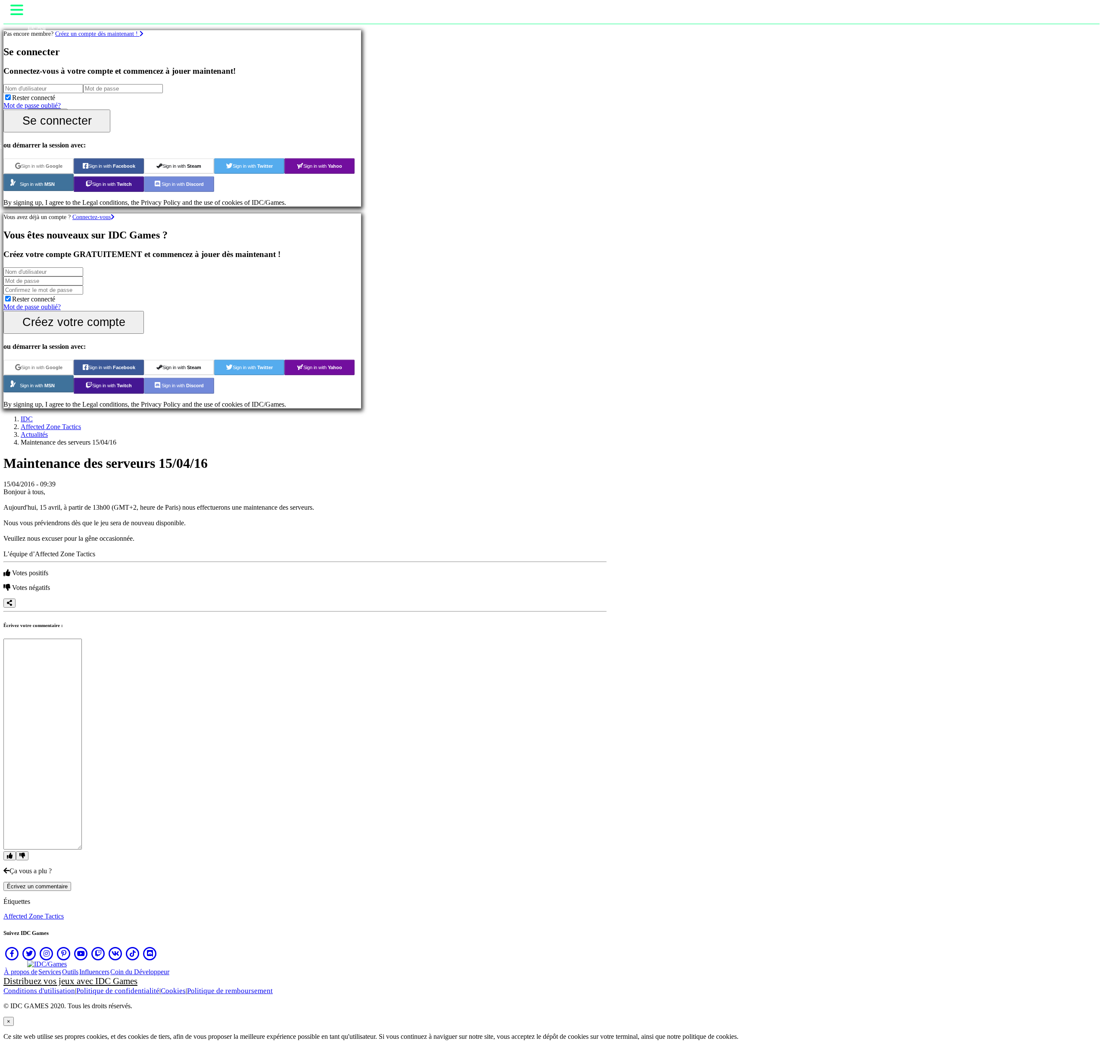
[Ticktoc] (132, 953)
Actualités (34, 434)
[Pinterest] (63, 953)
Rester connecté (33, 97)
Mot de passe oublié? (32, 105)
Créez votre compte (73, 322)
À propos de (20, 971)
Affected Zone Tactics (51, 426)
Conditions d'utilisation (39, 991)
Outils (70, 971)
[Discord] (150, 953)
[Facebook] (12, 953)
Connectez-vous (91, 216)
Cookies (173, 991)
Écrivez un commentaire (37, 886)
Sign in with (41, 166)
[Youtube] (81, 953)
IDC (27, 419)
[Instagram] (46, 953)
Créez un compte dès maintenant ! (97, 33)
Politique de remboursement (230, 991)
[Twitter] (29, 953)
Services (49, 971)
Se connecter (57, 120)
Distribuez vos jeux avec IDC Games (70, 981)
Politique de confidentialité (117, 991)
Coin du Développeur (139, 971)
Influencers (94, 971)
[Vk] (115, 953)
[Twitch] (98, 953)
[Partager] (9, 603)
